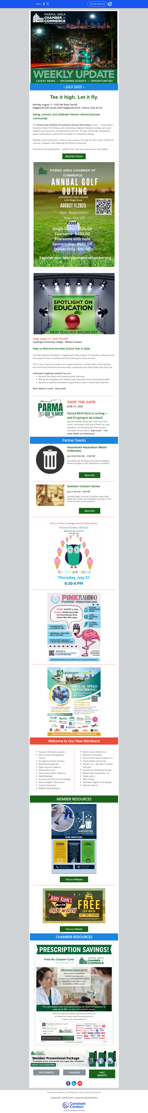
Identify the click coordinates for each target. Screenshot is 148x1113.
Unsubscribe (55, 1098)
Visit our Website (74, 879)
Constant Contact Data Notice (86, 1098)
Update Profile (67, 1098)
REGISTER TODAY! (74, 156)
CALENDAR (74, 1072)
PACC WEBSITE (46, 1072)
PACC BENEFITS (102, 1074)
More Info (90, 475)
